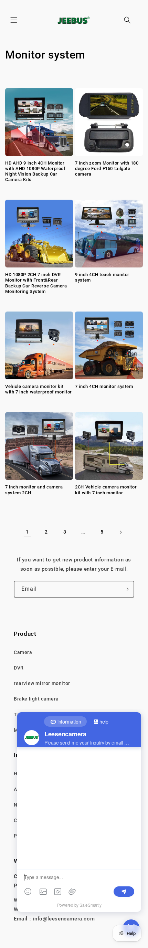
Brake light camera (36, 699)
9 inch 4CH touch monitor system (102, 277)
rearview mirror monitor (42, 683)
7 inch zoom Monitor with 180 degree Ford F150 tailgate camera (107, 168)
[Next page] (120, 532)
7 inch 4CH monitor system (104, 386)
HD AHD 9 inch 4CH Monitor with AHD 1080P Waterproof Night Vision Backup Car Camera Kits (35, 171)
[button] (13, 20)
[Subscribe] (126, 589)
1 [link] (27, 532)
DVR (19, 668)
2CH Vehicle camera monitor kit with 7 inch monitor (106, 489)
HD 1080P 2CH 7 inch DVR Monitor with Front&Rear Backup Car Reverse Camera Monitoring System (36, 283)
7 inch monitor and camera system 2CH (34, 489)
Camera (23, 652)
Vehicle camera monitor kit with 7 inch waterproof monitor (38, 389)
